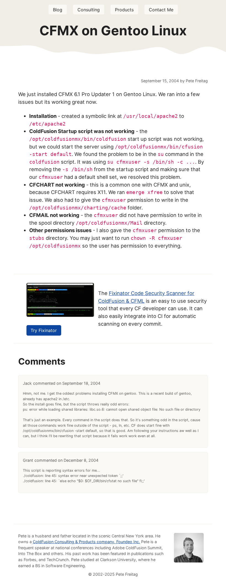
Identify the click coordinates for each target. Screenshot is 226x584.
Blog (57, 9)
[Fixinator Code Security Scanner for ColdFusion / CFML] (60, 315)
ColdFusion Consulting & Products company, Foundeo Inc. (86, 541)
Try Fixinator (44, 330)
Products (124, 9)
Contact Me (161, 9)
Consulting (88, 9)
